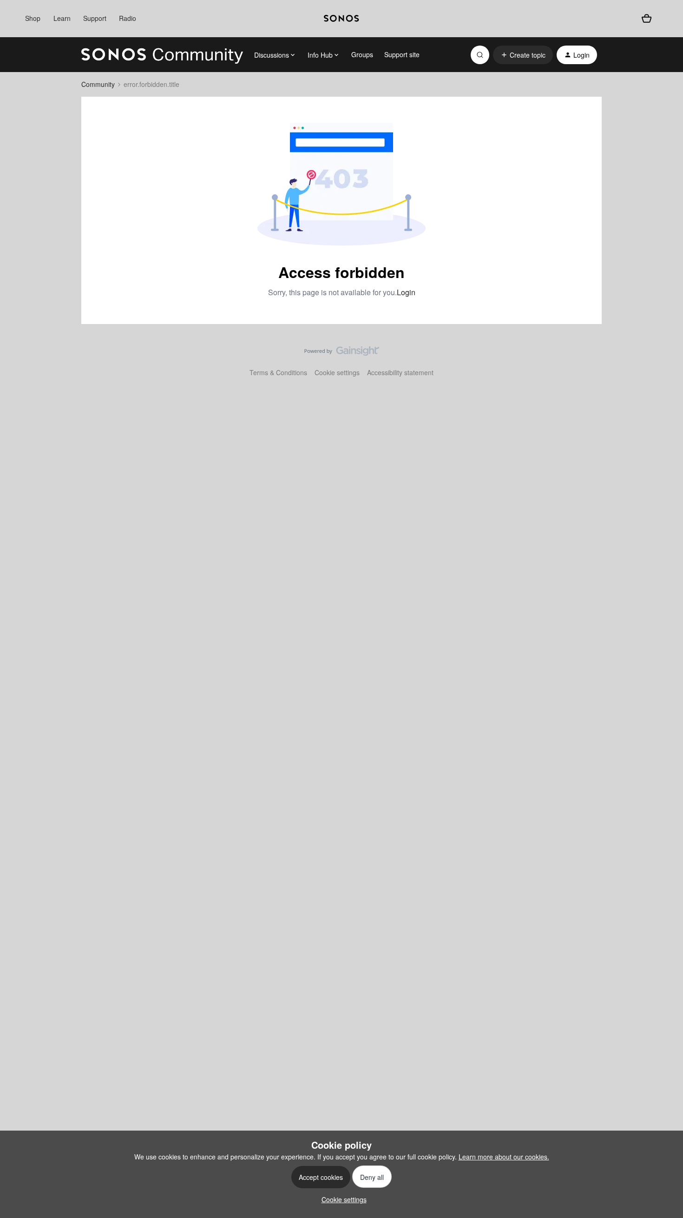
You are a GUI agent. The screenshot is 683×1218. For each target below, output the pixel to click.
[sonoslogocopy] (341, 18)
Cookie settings (337, 372)
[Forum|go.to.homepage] (162, 55)
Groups (362, 54)
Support (94, 18)
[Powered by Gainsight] (341, 353)
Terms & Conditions (278, 372)
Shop (32, 18)
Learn (62, 18)
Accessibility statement (400, 372)
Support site (402, 54)
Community (98, 84)
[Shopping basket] (646, 18)
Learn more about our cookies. (504, 1156)
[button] (523, 55)
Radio (127, 18)
